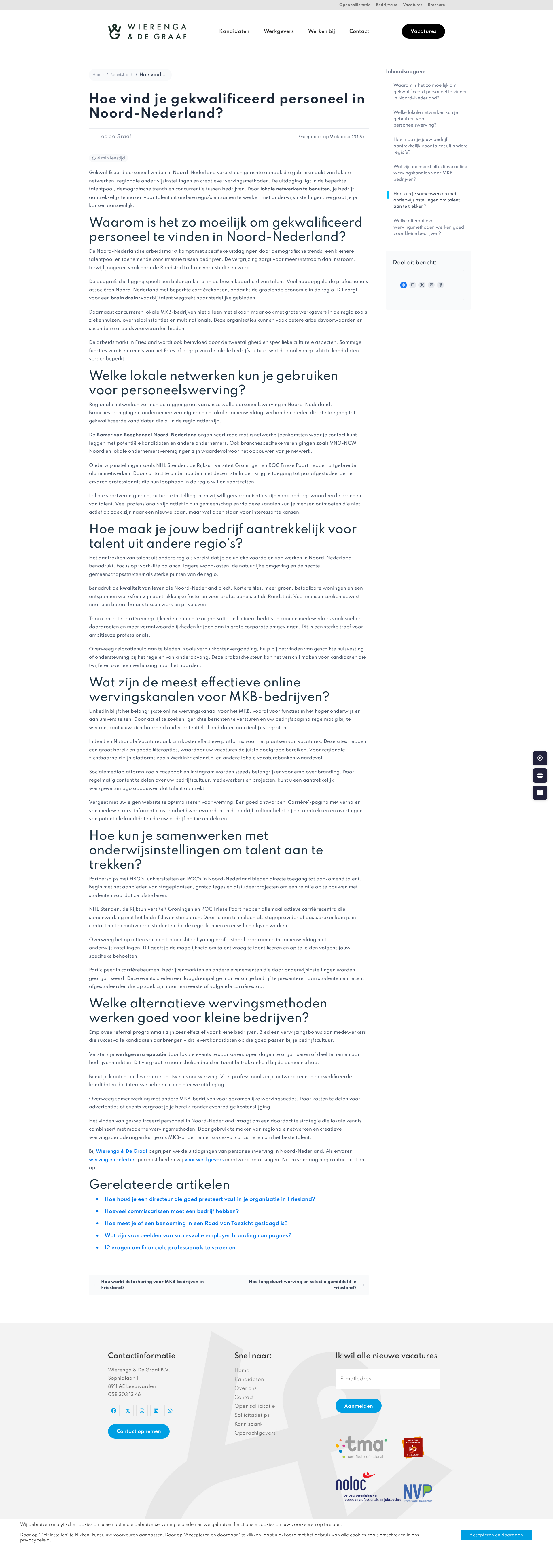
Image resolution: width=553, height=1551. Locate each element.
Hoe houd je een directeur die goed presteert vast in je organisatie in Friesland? (210, 1199)
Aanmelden (358, 1406)
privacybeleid (35, 1540)
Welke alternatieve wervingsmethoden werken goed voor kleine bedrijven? (428, 227)
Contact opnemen (139, 1431)
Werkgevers (279, 31)
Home (98, 75)
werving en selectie (111, 1159)
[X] (421, 285)
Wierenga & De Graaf (121, 1151)
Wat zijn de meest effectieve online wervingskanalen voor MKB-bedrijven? (430, 173)
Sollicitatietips (252, 1415)
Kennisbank (121, 75)
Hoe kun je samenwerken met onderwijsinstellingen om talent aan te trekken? (426, 200)
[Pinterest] (440, 285)
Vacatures (412, 5)
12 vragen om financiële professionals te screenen (170, 1247)
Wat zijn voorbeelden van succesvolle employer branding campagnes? (198, 1235)
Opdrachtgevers (255, 1433)
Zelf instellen (53, 1535)
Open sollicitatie (354, 5)
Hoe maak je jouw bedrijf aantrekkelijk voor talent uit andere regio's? (430, 146)
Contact (359, 31)
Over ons (245, 1388)
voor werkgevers (204, 1159)
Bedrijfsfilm (386, 5)
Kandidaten (234, 31)
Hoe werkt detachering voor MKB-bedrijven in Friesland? (152, 1285)
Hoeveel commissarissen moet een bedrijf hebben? (172, 1211)
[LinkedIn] (431, 285)
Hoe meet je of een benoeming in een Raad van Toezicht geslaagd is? (196, 1223)
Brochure (436, 5)
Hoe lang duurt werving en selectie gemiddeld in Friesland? (303, 1285)
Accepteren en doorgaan (496, 1535)
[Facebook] (412, 285)
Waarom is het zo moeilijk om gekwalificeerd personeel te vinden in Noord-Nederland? (430, 92)
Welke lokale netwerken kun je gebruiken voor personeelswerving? (425, 119)
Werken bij (321, 31)
